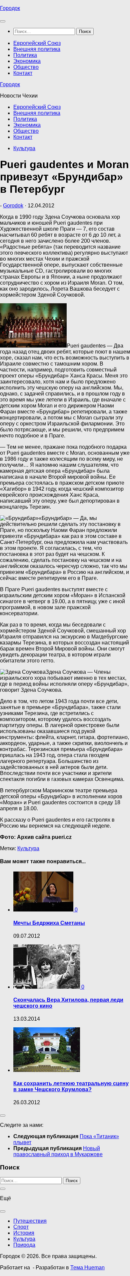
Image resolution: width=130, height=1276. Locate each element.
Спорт (21, 1227)
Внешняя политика (36, 49)
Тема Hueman (87, 1267)
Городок (10, 8)
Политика (25, 55)
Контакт (22, 73)
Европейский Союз (37, 43)
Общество (26, 67)
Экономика (27, 61)
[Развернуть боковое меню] (2, 1116)
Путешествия (30, 1221)
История (23, 1233)
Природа (24, 1245)
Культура (24, 148)
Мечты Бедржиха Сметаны (49, 923)
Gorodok (13, 205)
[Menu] (2, 21)
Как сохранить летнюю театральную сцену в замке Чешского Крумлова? (71, 1086)
